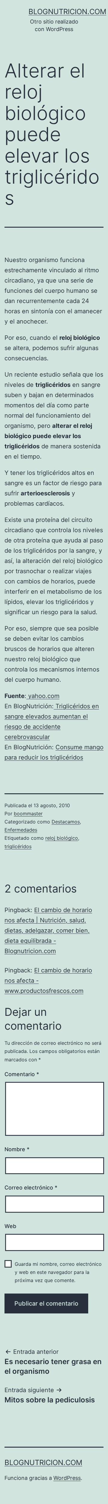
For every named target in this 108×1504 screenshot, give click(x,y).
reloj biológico (61, 838)
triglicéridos (18, 846)
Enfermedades (20, 830)
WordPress (67, 1478)
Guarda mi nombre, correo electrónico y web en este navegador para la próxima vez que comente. (58, 1272)
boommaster (28, 813)
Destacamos (66, 822)
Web (10, 1226)
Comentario (21, 1074)
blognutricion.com (67, 11)
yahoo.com (42, 696)
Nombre (16, 1149)
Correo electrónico (30, 1187)
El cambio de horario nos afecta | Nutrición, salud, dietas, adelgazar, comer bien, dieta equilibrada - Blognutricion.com (48, 930)
